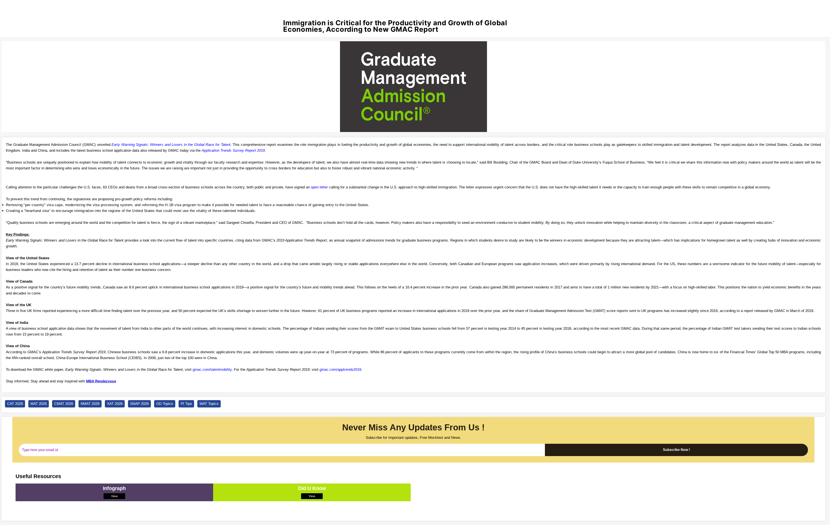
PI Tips (186, 404)
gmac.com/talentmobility (212, 370)
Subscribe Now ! (676, 450)
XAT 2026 (115, 404)
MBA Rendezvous (101, 381)
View (114, 496)
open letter (319, 187)
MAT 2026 (38, 404)
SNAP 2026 (139, 404)
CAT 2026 (15, 404)
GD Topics (164, 404)
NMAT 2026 (90, 404)
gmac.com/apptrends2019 (340, 370)
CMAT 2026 (63, 404)
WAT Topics (209, 404)
